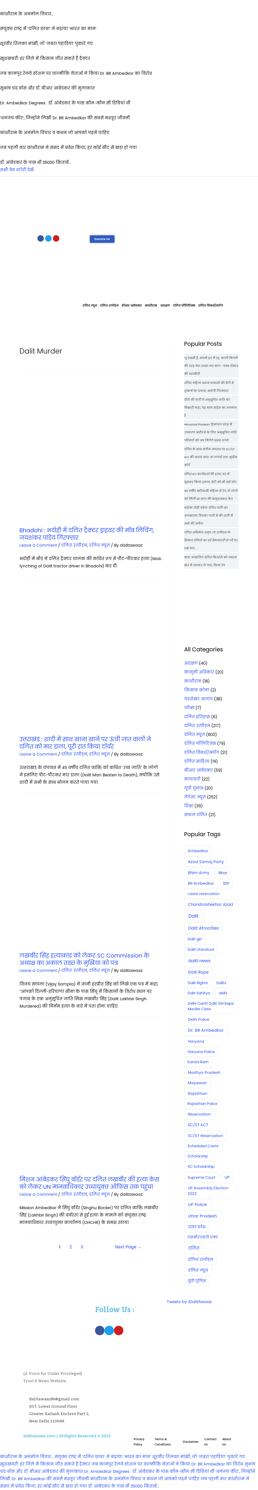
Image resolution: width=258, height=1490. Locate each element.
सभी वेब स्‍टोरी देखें (17, 170)
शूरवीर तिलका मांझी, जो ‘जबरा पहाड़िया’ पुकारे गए (198, 1456)
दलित (193, 1248)
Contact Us (210, 1441)
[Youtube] (56, 238)
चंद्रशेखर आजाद (198, 699)
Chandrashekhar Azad (210, 904)
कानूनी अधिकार (199, 672)
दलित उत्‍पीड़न (109, 305)
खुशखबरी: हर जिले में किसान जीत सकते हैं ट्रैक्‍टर (45, 1464)
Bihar (223, 872)
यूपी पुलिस (197, 1281)
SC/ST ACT (198, 1125)
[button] (102, 239)
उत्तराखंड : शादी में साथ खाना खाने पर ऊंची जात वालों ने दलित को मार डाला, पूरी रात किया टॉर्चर (85, 743)
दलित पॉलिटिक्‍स (184, 305)
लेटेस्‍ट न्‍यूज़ (195, 797)
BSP (226, 883)
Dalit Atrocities (203, 928)
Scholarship (198, 1156)
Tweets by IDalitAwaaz (189, 1301)
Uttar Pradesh (202, 1216)
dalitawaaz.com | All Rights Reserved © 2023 (66, 1436)
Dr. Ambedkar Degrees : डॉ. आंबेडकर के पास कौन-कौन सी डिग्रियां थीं (149, 1471)
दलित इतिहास (197, 717)
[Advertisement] (129, 205)
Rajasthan (197, 1093)
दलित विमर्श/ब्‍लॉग (210, 305)
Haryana (196, 1041)
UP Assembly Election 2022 (208, 1190)
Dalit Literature (201, 949)
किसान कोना (196, 690)
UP (227, 1177)
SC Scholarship (201, 1166)
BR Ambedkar (201, 883)
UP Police (197, 1204)
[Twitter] (48, 238)
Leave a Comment (38, 545)
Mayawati (197, 1083)
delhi (223, 993)
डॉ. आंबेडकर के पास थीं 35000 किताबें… (123, 1486)
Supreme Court (202, 1177)
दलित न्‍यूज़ (90, 305)
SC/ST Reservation (205, 1135)
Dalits (221, 982)
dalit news (199, 961)
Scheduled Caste (203, 1146)
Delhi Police (198, 1019)
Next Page (128, 1247)
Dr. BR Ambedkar (206, 1030)
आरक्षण (165, 305)
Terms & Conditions (162, 1441)
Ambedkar (198, 851)
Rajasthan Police (202, 1103)
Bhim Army (198, 872)
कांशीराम (151, 305)
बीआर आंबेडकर (132, 305)
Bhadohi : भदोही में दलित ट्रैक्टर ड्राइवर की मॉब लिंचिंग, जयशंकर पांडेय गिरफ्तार (86, 534)
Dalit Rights (198, 982)
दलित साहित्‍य (196, 761)
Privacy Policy (139, 1441)
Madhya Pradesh (204, 1072)
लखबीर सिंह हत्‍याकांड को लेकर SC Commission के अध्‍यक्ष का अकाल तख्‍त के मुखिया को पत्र (84, 959)
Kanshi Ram (198, 1062)
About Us (226, 1441)
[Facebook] (40, 238)
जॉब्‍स (189, 707)
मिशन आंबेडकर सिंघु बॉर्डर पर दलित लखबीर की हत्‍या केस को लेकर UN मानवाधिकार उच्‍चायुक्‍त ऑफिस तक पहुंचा (89, 1183)
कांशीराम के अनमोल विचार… (26, 1456)
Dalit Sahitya (199, 993)
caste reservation (203, 893)
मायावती (192, 779)
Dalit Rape (198, 972)
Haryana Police (201, 1051)
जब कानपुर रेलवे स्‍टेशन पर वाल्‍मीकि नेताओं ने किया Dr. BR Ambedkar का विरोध (167, 1464)
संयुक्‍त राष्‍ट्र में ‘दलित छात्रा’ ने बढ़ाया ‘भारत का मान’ (103, 1456)
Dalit (193, 916)
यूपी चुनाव (193, 788)
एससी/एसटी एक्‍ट (203, 1237)
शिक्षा (188, 806)
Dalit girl (195, 939)
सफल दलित (195, 814)
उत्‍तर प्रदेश (197, 1227)
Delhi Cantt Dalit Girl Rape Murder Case (211, 1006)
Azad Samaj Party (206, 861)
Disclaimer (191, 1442)
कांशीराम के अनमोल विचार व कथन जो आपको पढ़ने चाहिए (144, 1479)
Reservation (199, 1114)
